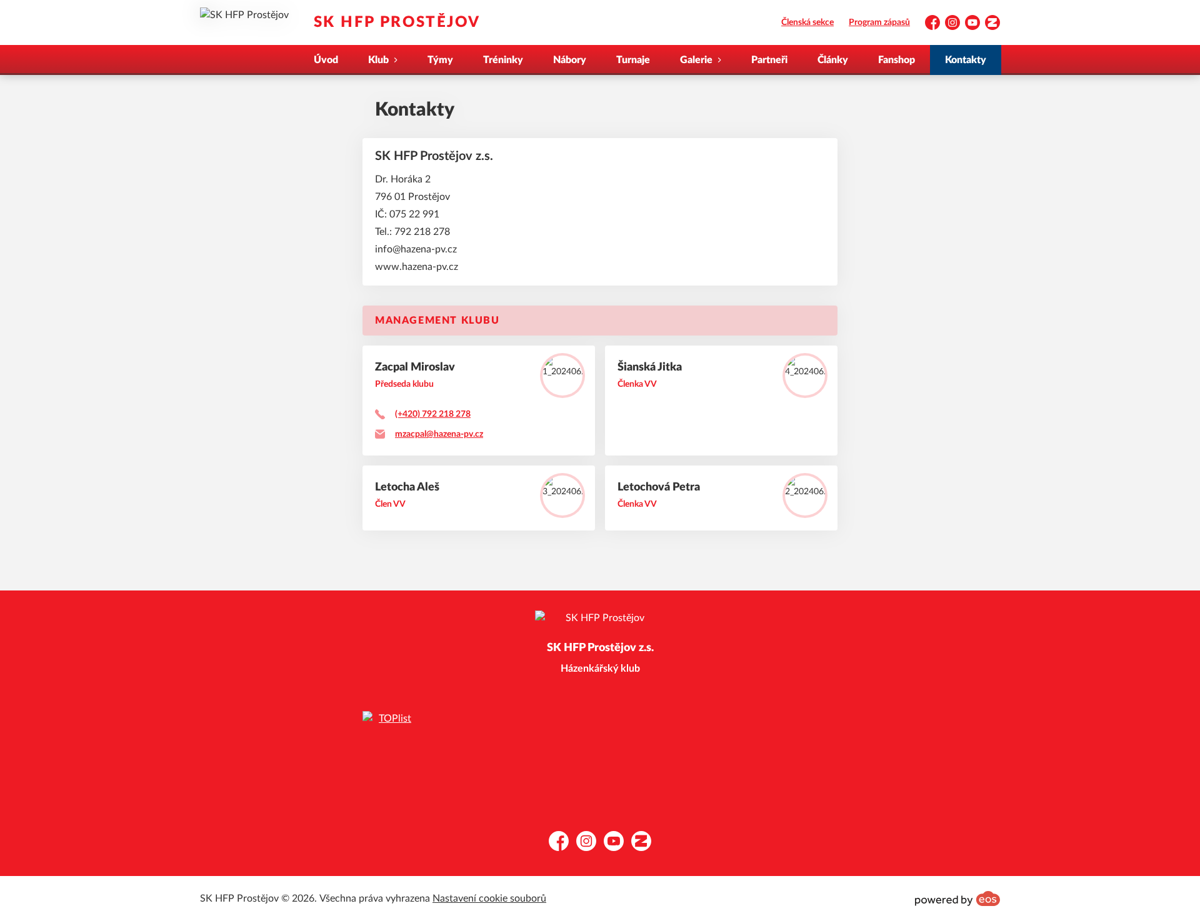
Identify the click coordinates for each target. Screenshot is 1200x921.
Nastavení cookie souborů (489, 899)
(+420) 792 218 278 (433, 414)
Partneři (769, 60)
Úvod (326, 60)
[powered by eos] (957, 898)
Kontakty (965, 60)
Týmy (440, 60)
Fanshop (896, 60)
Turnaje (633, 60)
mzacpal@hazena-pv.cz (439, 434)
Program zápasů (879, 22)
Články (833, 60)
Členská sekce (807, 22)
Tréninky (503, 60)
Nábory (569, 60)
